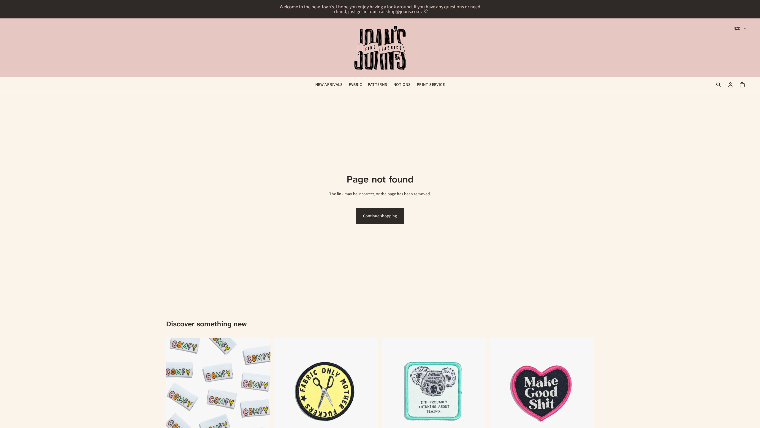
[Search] (718, 85)
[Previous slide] (175, 390)
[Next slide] (261, 390)
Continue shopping (380, 216)
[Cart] (742, 85)
